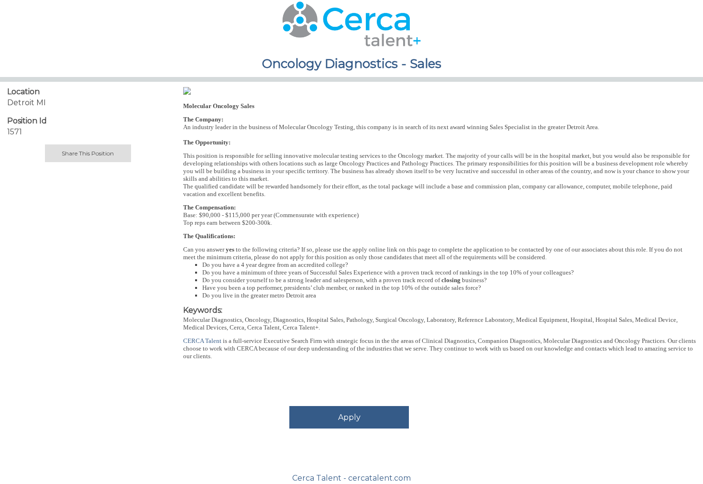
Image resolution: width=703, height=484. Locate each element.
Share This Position (88, 153)
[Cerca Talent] (187, 90)
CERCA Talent (202, 340)
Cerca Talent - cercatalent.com (351, 478)
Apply (349, 417)
